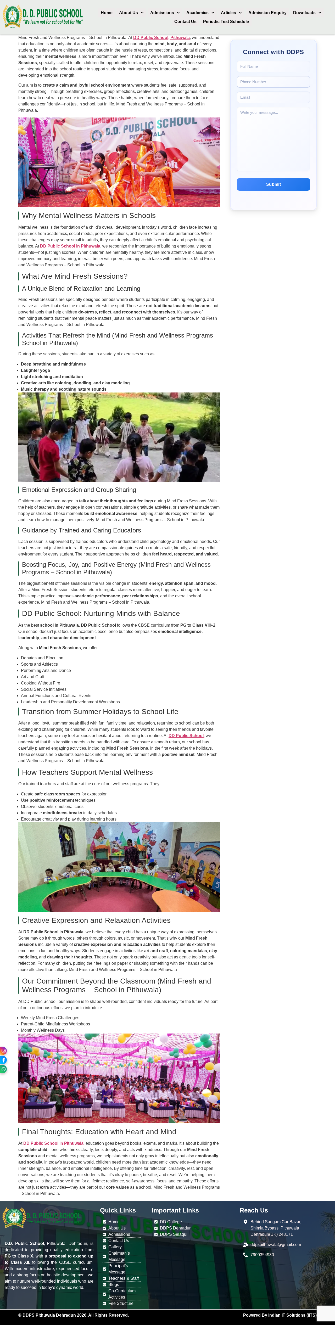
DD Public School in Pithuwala (70, 246)
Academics (197, 12)
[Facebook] (3, 1060)
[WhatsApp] (3, 1069)
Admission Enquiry (267, 12)
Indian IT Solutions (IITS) (292, 1315)
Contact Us (185, 21)
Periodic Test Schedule (226, 21)
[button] (131, 12)
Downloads (304, 12)
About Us (128, 12)
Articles (228, 12)
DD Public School (186, 735)
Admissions (162, 12)
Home (107, 12)
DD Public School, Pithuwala (161, 37)
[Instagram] (3, 1051)
